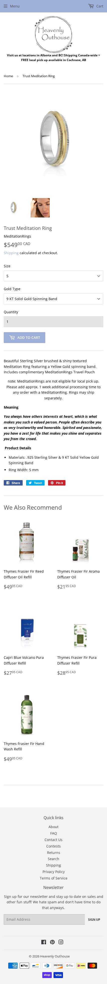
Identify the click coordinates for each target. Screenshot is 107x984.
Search (53, 858)
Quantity (11, 312)
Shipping (11, 252)
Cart (99, 6)
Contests (53, 846)
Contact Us (53, 839)
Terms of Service (53, 878)
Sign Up (94, 919)
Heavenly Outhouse (55, 956)
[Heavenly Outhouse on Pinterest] (52, 942)
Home (8, 76)
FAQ (53, 833)
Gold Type (12, 288)
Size (7, 266)
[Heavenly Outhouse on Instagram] (60, 942)
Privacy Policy (54, 871)
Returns (53, 852)
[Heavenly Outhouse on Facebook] (43, 942)
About (53, 826)
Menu (15, 6)
